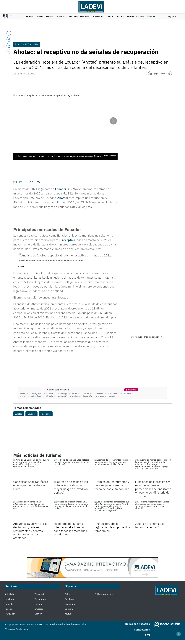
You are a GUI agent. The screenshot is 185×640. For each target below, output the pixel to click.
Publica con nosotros (137, 624)
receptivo (68, 240)
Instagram (70, 604)
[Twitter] (9, 39)
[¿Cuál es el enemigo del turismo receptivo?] (153, 511)
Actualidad (27, 16)
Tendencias (98, 16)
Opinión (130, 16)
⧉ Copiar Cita (131, 390)
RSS (147, 635)
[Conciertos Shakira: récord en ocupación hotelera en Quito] (31, 469)
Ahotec (62, 198)
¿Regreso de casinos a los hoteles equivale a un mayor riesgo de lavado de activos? (71, 487)
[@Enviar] (9, 51)
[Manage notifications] (178, 634)
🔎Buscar (150, 16)
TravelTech (73, 16)
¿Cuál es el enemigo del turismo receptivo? (150, 525)
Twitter (68, 594)
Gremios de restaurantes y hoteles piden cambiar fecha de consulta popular (112, 485)
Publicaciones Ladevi (105, 594)
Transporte (85, 16)
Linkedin (69, 608)
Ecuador (109, 16)
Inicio (18, 44)
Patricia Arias (29, 182)
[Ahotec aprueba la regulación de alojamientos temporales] (113, 511)
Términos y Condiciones (16, 629)
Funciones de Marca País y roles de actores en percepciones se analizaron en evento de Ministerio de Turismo (153, 489)
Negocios (61, 16)
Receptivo (46, 413)
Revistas (140, 16)
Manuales (50, 16)
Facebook (69, 599)
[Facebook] (9, 33)
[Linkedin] (9, 45)
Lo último (39, 16)
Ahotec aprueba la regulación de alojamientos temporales (112, 527)
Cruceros (120, 16)
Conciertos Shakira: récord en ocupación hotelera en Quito (30, 485)
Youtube (69, 613)
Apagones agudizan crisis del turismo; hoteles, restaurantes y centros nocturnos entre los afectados (30, 531)
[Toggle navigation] (10, 16)
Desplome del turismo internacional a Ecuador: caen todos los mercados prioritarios (70, 529)
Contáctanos (142, 629)
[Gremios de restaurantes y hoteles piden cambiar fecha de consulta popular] (113, 469)
